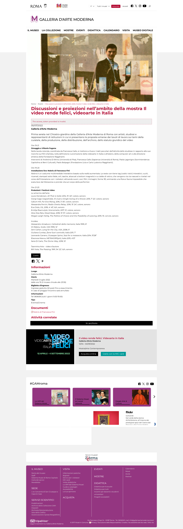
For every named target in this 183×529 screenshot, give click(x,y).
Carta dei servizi (37, 480)
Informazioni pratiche (71, 473)
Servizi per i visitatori (71, 478)
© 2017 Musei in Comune (79, 522)
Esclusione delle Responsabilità (109, 522)
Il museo (33, 30)
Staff (33, 475)
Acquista (115, 6)
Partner (128, 476)
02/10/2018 (138, 420)
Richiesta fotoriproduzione (42, 510)
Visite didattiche (69, 482)
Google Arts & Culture (121, 402)
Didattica (94, 30)
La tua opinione (69, 492)
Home (33, 104)
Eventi (80, 30)
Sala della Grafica (38, 512)
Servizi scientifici (42, 500)
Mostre (69, 30)
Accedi (125, 6)
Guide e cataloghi (70, 487)
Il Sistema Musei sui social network (82, 401)
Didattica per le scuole (103, 487)
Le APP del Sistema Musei (41, 402)
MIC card (66, 480)
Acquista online (88, 354)
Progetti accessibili (101, 497)
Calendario (112, 30)
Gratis (36, 255)
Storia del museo (38, 473)
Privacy (94, 522)
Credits (124, 522)
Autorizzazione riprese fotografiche (45, 515)
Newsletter (35, 482)
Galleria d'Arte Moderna (66, 19)
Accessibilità (68, 489)
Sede (34, 488)
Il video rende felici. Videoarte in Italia (101, 338)
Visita (126, 30)
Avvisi (127, 474)
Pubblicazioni (37, 503)
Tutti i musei (102, 6)
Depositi (34, 508)
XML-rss (151, 522)
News (127, 471)
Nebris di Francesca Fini (44, 312)
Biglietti (66, 475)
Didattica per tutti (101, 489)
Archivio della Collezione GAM (43, 506)
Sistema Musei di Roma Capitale (44, 478)
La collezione (51, 30)
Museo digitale (143, 30)
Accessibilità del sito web (137, 522)
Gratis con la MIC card (113, 354)
